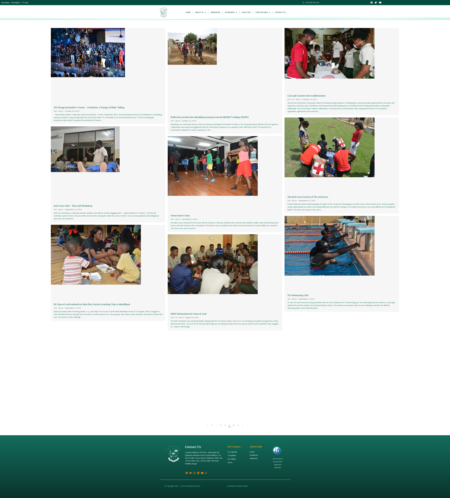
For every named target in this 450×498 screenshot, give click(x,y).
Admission (215, 12)
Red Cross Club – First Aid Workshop (73, 206)
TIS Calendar (232, 452)
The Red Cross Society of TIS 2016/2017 (307, 197)
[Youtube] (380, 2)
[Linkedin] (198, 473)
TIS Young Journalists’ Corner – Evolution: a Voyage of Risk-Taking (89, 107)
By (61, 111)
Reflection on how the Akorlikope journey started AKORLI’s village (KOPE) (210, 117)
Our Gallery (231, 459)
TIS (292, 99)
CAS (55, 111)
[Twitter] (376, 2)
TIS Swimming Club (297, 295)
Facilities (246, 12)
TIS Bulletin (231, 455)
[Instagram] (194, 473)
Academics (230, 12)
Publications (262, 12)
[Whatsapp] (206, 473)
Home (188, 12)
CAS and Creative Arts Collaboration (306, 96)
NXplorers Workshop (298, 401)
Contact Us (280, 12)
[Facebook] (371, 2)
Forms (229, 462)
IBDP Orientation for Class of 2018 (188, 314)
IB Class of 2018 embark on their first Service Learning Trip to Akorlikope (92, 304)
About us (199, 12)
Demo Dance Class (180, 215)
